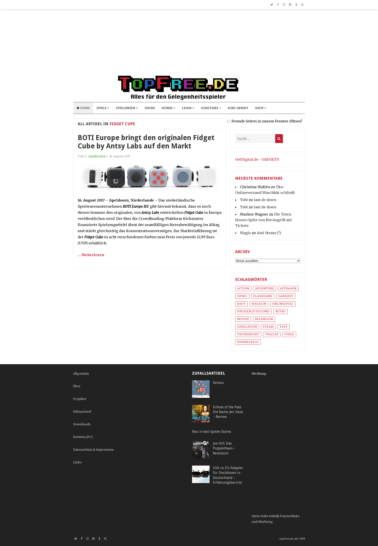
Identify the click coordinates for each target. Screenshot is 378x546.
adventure (264, 288)
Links (77, 462)
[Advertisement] (189, 44)
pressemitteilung (253, 311)
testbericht (248, 334)
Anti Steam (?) (269, 233)
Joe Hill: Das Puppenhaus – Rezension (224, 448)
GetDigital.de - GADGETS (257, 159)
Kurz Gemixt (238, 108)
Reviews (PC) (83, 437)
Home (84, 108)
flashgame (262, 296)
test (284, 326)
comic (242, 296)
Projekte (79, 399)
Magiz (245, 233)
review (243, 319)
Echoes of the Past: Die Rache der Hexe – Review (228, 412)
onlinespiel (283, 303)
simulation (247, 326)
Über (76, 386)
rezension (264, 319)
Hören (167, 108)
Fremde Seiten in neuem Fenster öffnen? (266, 121)
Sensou (218, 383)
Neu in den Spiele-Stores (211, 431)
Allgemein (81, 374)
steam (268, 326)
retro (280, 311)
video (289, 334)
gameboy (285, 296)
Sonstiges (209, 108)
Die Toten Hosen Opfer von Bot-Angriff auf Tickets (263, 220)
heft (241, 303)
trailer (271, 334)
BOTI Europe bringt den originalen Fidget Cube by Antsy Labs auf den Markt (146, 142)
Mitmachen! (82, 412)
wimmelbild (248, 342)
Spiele (101, 108)
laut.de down (265, 200)
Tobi (244, 200)
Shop (259, 108)
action (243, 288)
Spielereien (125, 108)
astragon (288, 288)
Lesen (187, 108)
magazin (259, 303)
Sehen (150, 108)
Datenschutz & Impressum (93, 450)
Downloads (81, 424)
